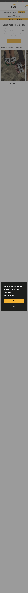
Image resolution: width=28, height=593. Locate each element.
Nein (14, 306)
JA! (14, 301)
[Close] (25, 284)
